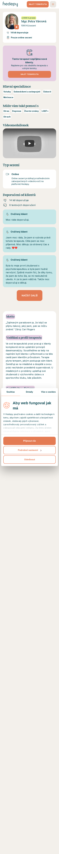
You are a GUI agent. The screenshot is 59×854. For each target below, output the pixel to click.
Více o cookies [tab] (48, 392)
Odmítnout (29, 459)
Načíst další (30, 295)
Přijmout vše (29, 441)
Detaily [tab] (29, 392)
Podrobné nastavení (28, 450)
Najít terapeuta (38, 4)
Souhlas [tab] (10, 392)
